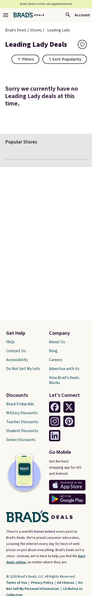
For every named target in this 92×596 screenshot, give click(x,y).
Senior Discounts (21, 439)
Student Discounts (22, 430)
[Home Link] (28, 15)
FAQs (10, 341)
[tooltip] (82, 44)
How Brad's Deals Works (64, 380)
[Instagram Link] (55, 421)
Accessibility (17, 359)
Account (82, 15)
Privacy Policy (42, 582)
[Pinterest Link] (69, 421)
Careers (55, 359)
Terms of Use (17, 582)
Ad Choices (66, 582)
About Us (57, 341)
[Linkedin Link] (55, 436)
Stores (36, 30)
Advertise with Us (64, 368)
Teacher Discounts (22, 421)
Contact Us (16, 350)
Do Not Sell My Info (23, 368)
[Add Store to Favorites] (82, 44)
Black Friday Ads (20, 404)
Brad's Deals (16, 30)
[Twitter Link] (69, 407)
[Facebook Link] (55, 407)
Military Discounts (22, 412)
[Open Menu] (5, 15)
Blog (53, 350)
